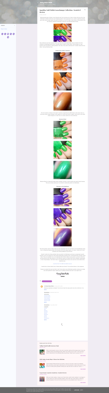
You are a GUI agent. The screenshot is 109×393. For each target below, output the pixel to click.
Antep (45, 315)
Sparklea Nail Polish (58, 263)
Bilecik (45, 310)
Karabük (46, 312)
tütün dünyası (47, 298)
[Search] (87, 3)
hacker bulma (47, 295)
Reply (45, 289)
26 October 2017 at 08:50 (58, 286)
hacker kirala (47, 300)
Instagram (69, 263)
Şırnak (45, 308)
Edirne (45, 317)
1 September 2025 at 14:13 (54, 292)
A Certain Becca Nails (49, 286)
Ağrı (45, 309)
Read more (83, 355)
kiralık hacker (47, 297)
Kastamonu (46, 318)
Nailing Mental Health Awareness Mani (49, 346)
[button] (85, 10)
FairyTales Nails (46, 3)
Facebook (65, 263)
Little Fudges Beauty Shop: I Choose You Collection (52, 359)
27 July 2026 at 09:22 (53, 305)
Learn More (76, 390)
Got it (81, 390)
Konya (45, 313)
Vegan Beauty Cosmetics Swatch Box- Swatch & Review (53, 373)
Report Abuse (4, 29)
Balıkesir (46, 314)
